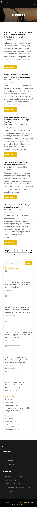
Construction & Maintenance (15, 408)
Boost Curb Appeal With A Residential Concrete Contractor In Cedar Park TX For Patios (18, 384)
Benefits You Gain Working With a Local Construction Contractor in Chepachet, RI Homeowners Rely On (18, 309)
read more (9, 67)
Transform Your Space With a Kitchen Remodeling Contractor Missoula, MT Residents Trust (16, 359)
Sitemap (22, 504)
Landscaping (9, 40)
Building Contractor (12, 400)
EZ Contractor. (23, 502)
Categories (9, 460)
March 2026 (9, 422)
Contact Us (9, 464)
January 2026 (10, 427)
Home (7, 457)
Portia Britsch (11, 37)
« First (17, 251)
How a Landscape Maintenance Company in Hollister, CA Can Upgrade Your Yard (17, 119)
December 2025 (10, 430)
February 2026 (10, 424)
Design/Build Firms (11, 411)
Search (28, 263)
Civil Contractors (11, 405)
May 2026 (8, 419)
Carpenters (9, 403)
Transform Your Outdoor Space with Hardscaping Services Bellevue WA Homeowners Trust (18, 334)
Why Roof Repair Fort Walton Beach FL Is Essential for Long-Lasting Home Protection (18, 284)
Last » (23, 255)
